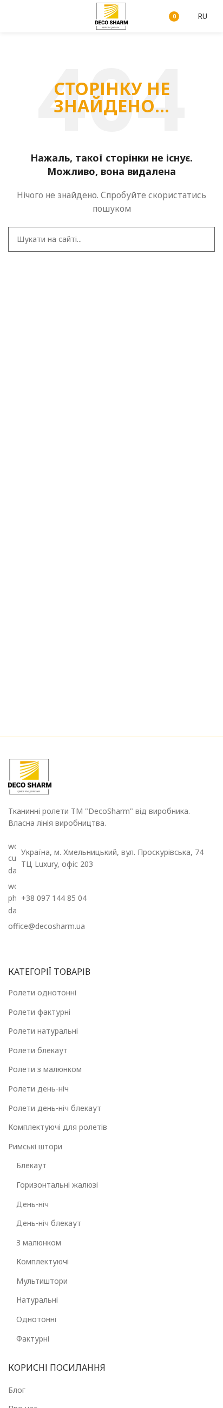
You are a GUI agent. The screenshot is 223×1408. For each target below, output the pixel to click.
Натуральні (37, 1300)
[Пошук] (143, 16)
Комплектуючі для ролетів (57, 1127)
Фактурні (32, 1338)
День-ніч (32, 1204)
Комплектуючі (42, 1261)
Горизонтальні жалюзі (57, 1185)
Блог (16, 1390)
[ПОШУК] (202, 239)
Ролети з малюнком (45, 1069)
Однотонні (36, 1319)
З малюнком (38, 1242)
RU (202, 16)
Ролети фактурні (39, 1012)
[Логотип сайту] (111, 15)
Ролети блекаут (38, 1050)
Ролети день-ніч (38, 1088)
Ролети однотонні (42, 992)
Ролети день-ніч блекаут (54, 1108)
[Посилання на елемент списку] (111, 898)
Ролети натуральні (43, 1031)
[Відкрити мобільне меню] (12, 16)
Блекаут (31, 1165)
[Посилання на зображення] (29, 776)
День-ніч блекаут (48, 1223)
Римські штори (35, 1146)
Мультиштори (42, 1281)
